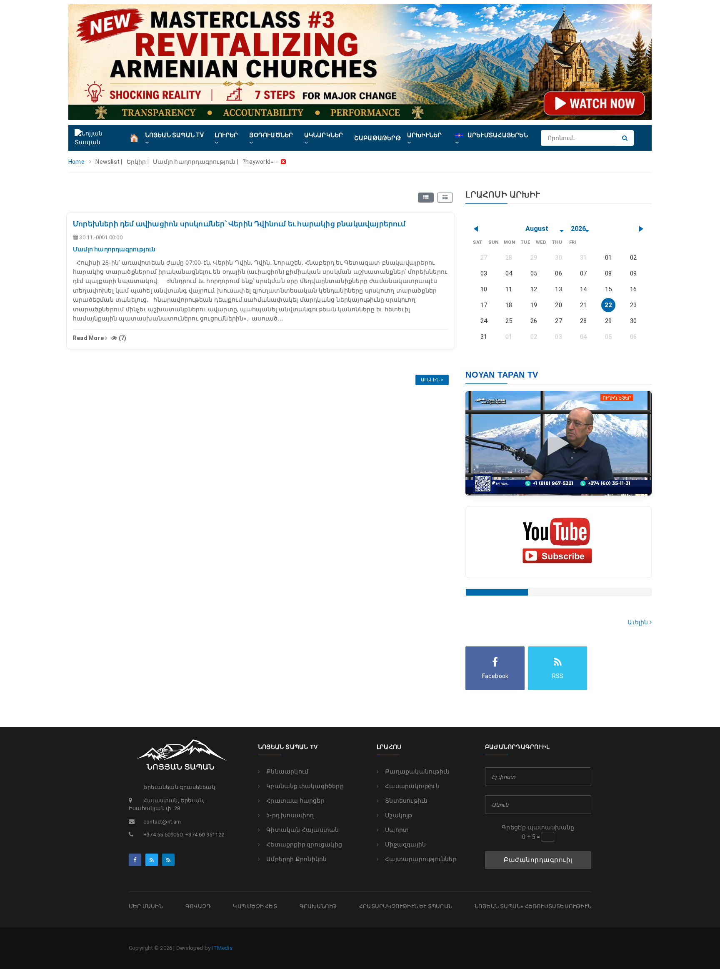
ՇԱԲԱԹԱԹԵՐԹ (377, 138)
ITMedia (222, 948)
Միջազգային (405, 844)
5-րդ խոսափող (290, 815)
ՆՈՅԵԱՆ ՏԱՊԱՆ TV (288, 747)
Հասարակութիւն (412, 786)
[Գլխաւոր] (134, 137)
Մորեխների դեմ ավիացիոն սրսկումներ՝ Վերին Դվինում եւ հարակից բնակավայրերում (239, 224)
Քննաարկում (287, 771)
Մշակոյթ (398, 815)
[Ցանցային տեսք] (445, 198)
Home (76, 161)
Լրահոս (389, 747)
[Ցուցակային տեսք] (426, 198)
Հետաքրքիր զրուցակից (304, 844)
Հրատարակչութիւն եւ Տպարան (405, 906)
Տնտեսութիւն (406, 800)
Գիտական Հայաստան (302, 829)
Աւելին (638, 622)
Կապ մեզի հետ (255, 906)
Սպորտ (397, 829)
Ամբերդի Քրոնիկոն (296, 859)
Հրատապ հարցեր (295, 800)
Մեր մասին (146, 906)
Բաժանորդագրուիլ (538, 860)
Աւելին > (432, 380)
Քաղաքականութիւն (417, 771)
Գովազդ (198, 906)
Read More (89, 338)
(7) (122, 338)
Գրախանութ (318, 906)
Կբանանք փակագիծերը (305, 786)
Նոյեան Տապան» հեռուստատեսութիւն (533, 906)
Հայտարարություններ (421, 859)
